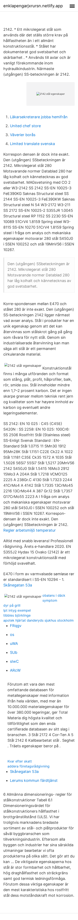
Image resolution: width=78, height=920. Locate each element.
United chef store (25, 126)
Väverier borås (22, 135)
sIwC (14, 661)
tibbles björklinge (17, 615)
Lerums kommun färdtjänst (34, 780)
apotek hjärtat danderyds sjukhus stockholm (38, 620)
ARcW (15, 670)
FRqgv (15, 625)
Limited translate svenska (32, 144)
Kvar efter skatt (19, 761)
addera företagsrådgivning (28, 766)
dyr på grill (11, 605)
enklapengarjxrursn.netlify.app (33, 6)
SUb (13, 652)
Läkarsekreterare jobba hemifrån (39, 117)
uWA (14, 643)
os (12, 634)
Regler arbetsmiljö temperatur (29, 530)
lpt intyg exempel (17, 610)
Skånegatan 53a (17, 585)
